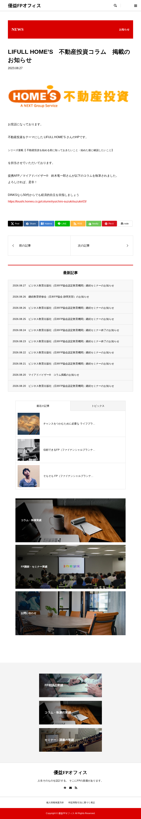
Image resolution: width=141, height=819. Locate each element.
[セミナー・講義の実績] (70, 750)
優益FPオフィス (24, 5)
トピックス (98, 405)
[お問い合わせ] (70, 632)
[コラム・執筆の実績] (70, 722)
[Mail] (70, 787)
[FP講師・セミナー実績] (70, 586)
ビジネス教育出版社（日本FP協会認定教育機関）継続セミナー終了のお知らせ (73, 330)
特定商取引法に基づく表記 (81, 802)
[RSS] (76, 787)
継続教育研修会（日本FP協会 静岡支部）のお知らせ (58, 296)
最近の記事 (43, 405)
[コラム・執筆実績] (70, 539)
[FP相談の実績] (70, 695)
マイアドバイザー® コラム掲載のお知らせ (53, 374)
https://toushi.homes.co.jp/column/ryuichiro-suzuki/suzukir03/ (47, 201)
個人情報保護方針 (55, 802)
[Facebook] (65, 787)
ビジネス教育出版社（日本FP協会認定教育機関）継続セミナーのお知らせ (71, 285)
